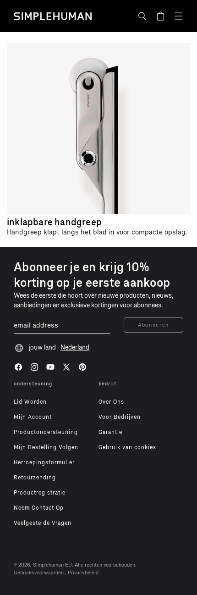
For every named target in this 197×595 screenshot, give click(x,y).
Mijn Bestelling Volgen (46, 447)
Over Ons (111, 402)
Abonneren (153, 325)
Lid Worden (30, 402)
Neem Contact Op (39, 508)
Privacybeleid (83, 573)
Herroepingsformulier (44, 462)
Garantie (110, 432)
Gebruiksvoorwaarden (39, 573)
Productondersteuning (46, 432)
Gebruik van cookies (127, 447)
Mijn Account (33, 417)
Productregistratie (40, 492)
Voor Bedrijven (119, 417)
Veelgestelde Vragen (42, 523)
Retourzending (35, 477)
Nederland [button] (74, 347)
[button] (142, 16)
